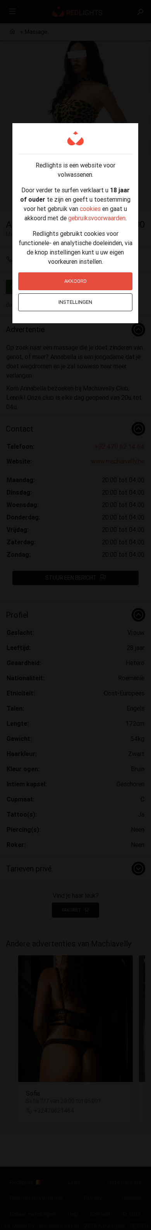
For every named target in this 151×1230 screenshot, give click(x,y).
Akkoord (75, 281)
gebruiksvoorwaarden (96, 218)
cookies (90, 209)
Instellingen (75, 302)
